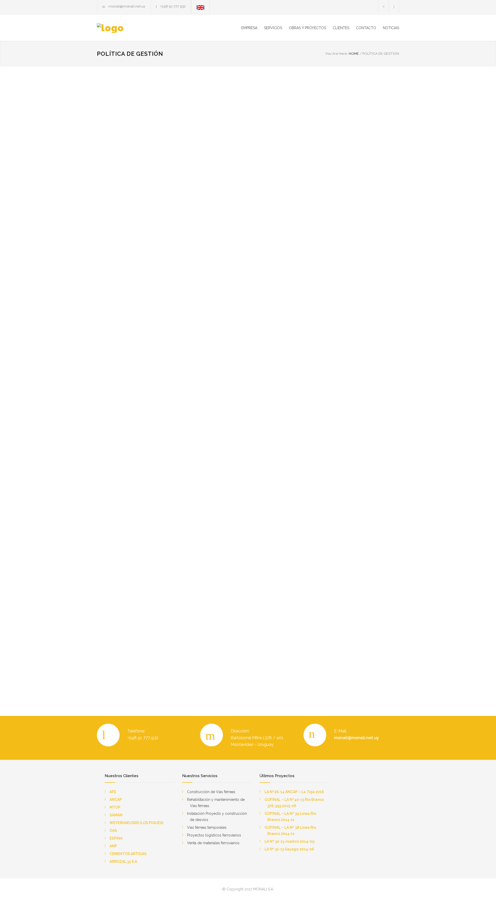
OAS (113, 830)
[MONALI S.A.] (144, 28)
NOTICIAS (391, 28)
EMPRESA (249, 28)
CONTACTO (366, 28)
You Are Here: (336, 54)
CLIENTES (341, 28)
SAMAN (116, 815)
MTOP (115, 807)
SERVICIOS (273, 28)
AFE (113, 792)
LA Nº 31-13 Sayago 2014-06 (289, 849)
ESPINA (116, 838)
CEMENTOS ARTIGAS (128, 854)
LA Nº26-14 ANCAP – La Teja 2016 (294, 792)
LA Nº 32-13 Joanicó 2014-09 (289, 841)
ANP (113, 846)
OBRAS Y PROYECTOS (307, 28)
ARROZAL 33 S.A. (124, 861)
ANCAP (116, 800)
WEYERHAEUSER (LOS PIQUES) (136, 823)
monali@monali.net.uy (356, 737)
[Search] (394, 6)
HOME (354, 54)
